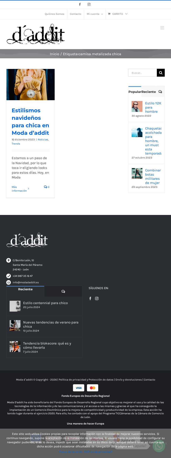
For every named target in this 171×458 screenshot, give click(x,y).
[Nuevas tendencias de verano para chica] (15, 325)
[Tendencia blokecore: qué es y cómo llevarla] (15, 346)
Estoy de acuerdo (70, 451)
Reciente (148, 92)
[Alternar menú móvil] (162, 28)
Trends (16, 143)
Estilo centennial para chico (45, 303)
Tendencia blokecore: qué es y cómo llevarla (47, 345)
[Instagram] (96, 298)
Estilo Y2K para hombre (153, 107)
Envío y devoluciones (129, 379)
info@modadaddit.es (26, 282)
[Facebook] (90, 298)
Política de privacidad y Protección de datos (86, 379)
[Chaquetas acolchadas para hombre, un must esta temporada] (137, 128)
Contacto (149, 379)
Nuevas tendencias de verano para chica (50, 324)
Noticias (43, 139)
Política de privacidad (98, 451)
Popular (134, 92)
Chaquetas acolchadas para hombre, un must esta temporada (153, 140)
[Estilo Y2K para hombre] (137, 103)
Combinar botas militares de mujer (153, 176)
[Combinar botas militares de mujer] (137, 170)
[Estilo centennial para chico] (15, 306)
